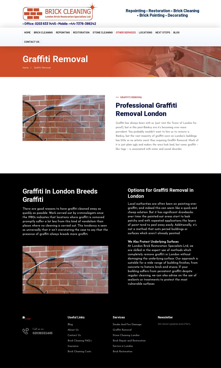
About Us (73, 330)
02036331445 (42, 333)
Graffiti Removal (122, 330)
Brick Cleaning (43, 32)
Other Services (126, 32)
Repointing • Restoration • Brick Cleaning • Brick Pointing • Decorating (162, 13)
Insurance (73, 346)
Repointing (63, 32)
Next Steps (162, 32)
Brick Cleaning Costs (79, 351)
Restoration (81, 32)
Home (27, 32)
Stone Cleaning (103, 32)
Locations (145, 32)
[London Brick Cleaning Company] (60, 12)
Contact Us (31, 41)
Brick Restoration (122, 351)
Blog (176, 32)
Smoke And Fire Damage (127, 324)
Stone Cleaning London (126, 335)
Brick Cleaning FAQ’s (80, 340)
